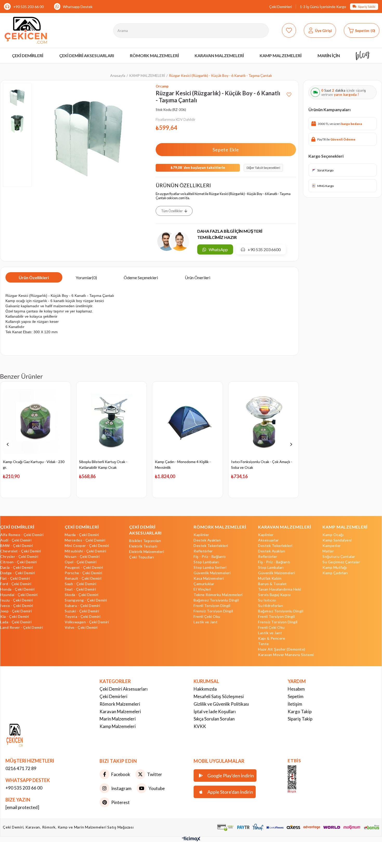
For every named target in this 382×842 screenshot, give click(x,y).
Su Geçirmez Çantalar (341, 562)
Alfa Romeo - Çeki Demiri (21, 535)
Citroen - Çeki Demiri (18, 562)
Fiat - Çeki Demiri (15, 578)
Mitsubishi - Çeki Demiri (85, 551)
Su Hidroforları (270, 605)
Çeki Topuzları (141, 557)
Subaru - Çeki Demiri (82, 605)
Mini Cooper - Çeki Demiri (87, 545)
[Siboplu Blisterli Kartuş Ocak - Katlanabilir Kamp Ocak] (111, 421)
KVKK (200, 726)
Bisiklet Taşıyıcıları (145, 541)
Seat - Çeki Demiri (80, 589)
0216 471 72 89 (20, 768)
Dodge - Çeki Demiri (17, 573)
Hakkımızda (205, 689)
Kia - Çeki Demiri (14, 616)
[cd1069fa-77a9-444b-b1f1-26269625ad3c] (25, 736)
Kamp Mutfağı (334, 567)
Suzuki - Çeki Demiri (82, 611)
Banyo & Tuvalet (272, 584)
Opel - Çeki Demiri (80, 562)
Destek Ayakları (207, 540)
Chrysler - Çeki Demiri (19, 556)
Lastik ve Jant (206, 622)
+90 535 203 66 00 (28, 6)
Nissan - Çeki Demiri (82, 556)
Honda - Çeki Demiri (17, 589)
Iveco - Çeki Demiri (16, 605)
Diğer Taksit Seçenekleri (263, 168)
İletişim (295, 704)
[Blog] (363, 55)
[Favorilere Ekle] (289, 93)
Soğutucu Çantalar (338, 556)
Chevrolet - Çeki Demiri (20, 551)
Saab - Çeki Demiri (80, 584)
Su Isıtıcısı (267, 600)
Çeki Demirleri (280, 6)
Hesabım (296, 689)
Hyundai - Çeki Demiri (19, 595)
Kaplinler (201, 535)
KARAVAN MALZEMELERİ (284, 526)
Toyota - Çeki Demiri (82, 616)
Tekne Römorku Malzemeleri (218, 595)
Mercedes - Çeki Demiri (85, 540)
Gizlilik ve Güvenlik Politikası (221, 704)
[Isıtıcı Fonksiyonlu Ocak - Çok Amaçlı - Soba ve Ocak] (263, 421)
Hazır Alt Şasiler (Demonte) (281, 649)
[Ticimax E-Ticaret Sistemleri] (191, 840)
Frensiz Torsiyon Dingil (213, 611)
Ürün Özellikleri (34, 277)
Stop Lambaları (206, 562)
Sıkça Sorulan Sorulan (214, 718)
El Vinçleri (202, 589)
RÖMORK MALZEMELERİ (220, 526)
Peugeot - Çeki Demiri (84, 567)
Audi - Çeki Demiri (15, 540)
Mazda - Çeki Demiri (82, 535)
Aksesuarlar (268, 540)
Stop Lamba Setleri (210, 567)
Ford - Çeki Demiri (15, 584)
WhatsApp (218, 249)
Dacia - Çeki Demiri (16, 567)
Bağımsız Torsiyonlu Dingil (216, 600)
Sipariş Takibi (366, 7)
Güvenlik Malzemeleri (212, 573)
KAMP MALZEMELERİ (344, 526)
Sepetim (296, 696)
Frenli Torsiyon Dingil (212, 605)
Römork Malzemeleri (120, 704)
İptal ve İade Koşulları (215, 711)
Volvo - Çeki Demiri (81, 627)
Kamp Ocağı (333, 535)
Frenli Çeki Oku (207, 616)
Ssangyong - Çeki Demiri (86, 600)
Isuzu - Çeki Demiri (16, 600)
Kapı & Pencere (271, 638)
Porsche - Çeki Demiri (83, 573)
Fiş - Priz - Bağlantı (210, 556)
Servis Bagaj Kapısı (274, 595)
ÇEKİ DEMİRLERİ (17, 526)
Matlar (328, 551)
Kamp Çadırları (335, 573)
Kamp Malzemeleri (118, 726)
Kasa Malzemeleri (209, 578)
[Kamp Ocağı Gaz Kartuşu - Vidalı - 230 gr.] (35, 421)
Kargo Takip (300, 711)
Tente (263, 644)
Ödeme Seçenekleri (141, 277)
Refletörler (203, 551)
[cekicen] (300, 779)
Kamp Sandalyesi (337, 540)
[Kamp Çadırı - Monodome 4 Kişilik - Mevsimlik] (187, 421)
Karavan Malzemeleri (120, 711)
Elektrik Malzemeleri (146, 551)
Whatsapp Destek (78, 6)
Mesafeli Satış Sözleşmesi (219, 696)
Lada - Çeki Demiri (15, 622)
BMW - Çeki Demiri (16, 545)
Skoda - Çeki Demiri (81, 595)
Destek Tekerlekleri (211, 545)
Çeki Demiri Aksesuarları (124, 689)
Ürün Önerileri (197, 277)
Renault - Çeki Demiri (83, 578)
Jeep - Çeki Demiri (16, 611)
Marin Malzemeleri (118, 718)
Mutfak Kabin (269, 578)
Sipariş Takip (300, 718)
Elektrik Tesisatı (143, 546)
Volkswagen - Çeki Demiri (87, 622)
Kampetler (331, 545)
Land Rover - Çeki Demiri (21, 627)
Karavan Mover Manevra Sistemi (286, 655)
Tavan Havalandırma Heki (279, 589)
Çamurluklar (204, 584)
